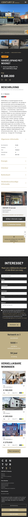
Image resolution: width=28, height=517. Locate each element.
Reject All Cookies (14, 510)
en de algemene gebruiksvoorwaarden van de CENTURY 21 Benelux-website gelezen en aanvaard (14, 313)
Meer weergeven (14, 451)
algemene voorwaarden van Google (18, 318)
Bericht (3, 303)
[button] (4, 377)
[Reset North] (25, 236)
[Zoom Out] (25, 234)
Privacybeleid (6, 318)
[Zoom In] (25, 232)
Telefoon (4, 291)
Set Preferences (14, 505)
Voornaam (4, 285)
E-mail (3, 297)
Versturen (13, 325)
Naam (2, 279)
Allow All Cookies (14, 514)
